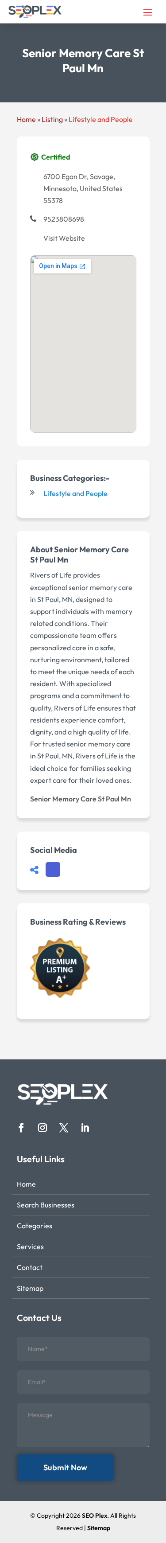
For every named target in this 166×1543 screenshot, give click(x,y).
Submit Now (65, 1467)
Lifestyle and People (101, 119)
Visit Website (64, 238)
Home (26, 119)
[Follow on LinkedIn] (85, 1128)
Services (30, 1246)
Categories (34, 1225)
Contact (29, 1267)
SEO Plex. (95, 1516)
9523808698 (63, 219)
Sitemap (30, 1288)
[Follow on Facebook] (21, 1128)
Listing (52, 119)
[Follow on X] (64, 1128)
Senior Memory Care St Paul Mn (80, 798)
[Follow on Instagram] (42, 1128)
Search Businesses (45, 1204)
